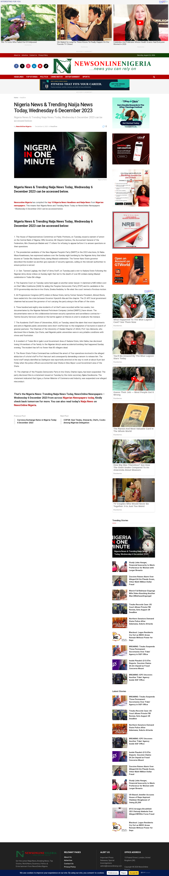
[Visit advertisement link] (84, 84)
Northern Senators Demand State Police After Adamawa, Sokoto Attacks (141, 621)
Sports (86, 77)
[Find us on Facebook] (16, 66)
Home (16, 98)
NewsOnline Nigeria (23, 126)
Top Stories (31, 77)
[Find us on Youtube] (40, 66)
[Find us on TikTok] (46, 66)
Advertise (25, 55)
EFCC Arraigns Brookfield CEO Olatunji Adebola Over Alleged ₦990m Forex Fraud (141, 811)
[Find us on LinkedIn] (34, 66)
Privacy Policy (43, 55)
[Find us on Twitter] (22, 66)
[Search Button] (154, 77)
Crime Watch (57, 77)
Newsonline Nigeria (23, 202)
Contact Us (33, 55)
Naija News (86, 401)
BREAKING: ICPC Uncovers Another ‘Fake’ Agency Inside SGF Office (140, 677)
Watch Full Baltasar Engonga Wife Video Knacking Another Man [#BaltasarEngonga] (142, 593)
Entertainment (72, 77)
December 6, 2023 (41, 126)
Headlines (18, 77)
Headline (23, 98)
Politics (44, 77)
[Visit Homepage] (101, 66)
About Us (17, 55)
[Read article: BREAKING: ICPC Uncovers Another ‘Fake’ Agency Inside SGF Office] (119, 679)
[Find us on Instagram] (28, 66)
